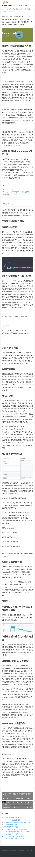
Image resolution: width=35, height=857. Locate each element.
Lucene (4, 11)
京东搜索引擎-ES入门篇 (11, 827)
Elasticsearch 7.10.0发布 (11, 834)
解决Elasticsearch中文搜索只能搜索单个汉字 (17, 822)
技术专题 (27, 9)
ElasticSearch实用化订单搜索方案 (14, 836)
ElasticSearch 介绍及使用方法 (12, 817)
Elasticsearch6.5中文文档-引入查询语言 (15, 829)
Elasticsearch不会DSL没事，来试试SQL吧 (16, 831)
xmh (3, 9)
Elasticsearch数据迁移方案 (12, 820)
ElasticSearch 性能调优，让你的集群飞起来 (16, 838)
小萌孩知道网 (20, 850)
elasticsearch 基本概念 (10, 824)
